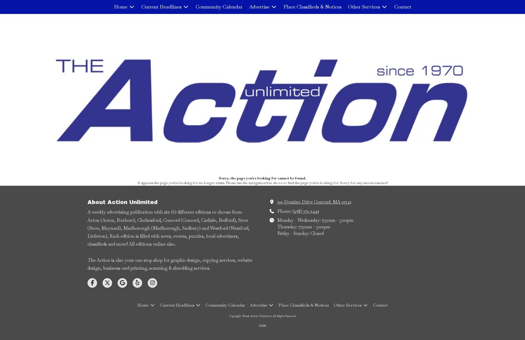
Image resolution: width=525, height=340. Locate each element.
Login (262, 325)
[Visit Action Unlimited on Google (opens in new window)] (122, 283)
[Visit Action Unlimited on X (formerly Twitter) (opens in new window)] (107, 283)
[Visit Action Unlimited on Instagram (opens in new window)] (152, 283)
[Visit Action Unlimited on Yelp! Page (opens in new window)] (137, 283)
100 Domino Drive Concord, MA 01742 (314, 202)
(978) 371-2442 (306, 211)
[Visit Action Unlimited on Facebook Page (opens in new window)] (92, 283)
